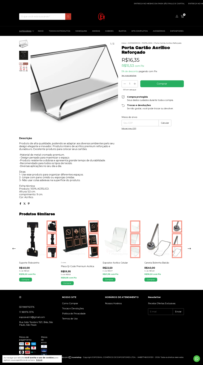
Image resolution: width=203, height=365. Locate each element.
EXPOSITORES (176, 31)
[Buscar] (68, 16)
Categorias (25, 31)
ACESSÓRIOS (159, 31)
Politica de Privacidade (74, 313)
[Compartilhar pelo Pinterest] (28, 203)
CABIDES (109, 31)
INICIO (41, 31)
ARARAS (96, 31)
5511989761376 (26, 307)
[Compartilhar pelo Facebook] (20, 203)
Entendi (39, 360)
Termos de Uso (70, 318)
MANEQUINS (81, 31)
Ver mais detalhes (129, 75)
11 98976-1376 (26, 312)
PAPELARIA (147, 43)
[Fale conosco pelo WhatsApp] (196, 358)
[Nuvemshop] (70, 358)
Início (124, 43)
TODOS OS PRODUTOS (59, 31)
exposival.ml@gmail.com (32, 317)
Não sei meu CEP (129, 128)
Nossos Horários (113, 303)
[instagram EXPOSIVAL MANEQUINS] (20, 297)
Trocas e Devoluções (73, 308)
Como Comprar (70, 303)
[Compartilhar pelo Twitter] (24, 203)
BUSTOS (122, 31)
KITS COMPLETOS (140, 31)
